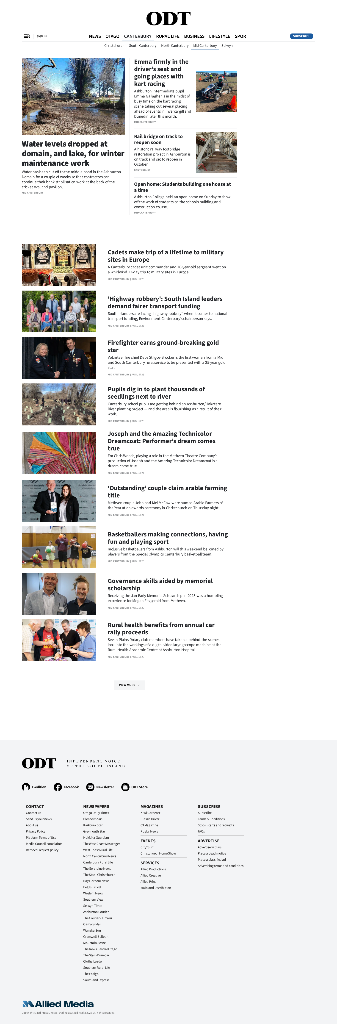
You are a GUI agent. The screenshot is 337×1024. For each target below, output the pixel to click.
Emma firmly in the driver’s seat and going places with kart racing (161, 72)
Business (194, 36)
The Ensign (91, 973)
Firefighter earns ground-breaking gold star (163, 346)
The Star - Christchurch (99, 874)
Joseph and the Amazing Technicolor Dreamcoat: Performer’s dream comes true (161, 441)
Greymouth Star (94, 831)
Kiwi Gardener (150, 812)
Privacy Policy (35, 831)
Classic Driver (150, 819)
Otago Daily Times (96, 812)
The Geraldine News (97, 868)
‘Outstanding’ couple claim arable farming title (167, 491)
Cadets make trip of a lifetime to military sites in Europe (166, 256)
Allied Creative (151, 875)
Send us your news (38, 819)
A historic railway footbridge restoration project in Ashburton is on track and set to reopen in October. (162, 156)
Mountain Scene (94, 943)
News (95, 36)
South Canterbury (143, 45)
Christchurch (114, 45)
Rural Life (168, 36)
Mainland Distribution (156, 887)
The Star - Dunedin (96, 955)
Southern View (93, 899)
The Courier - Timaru (97, 918)
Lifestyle (219, 36)
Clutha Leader (93, 961)
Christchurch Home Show (158, 853)
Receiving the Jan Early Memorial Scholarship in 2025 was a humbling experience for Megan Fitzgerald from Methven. (165, 598)
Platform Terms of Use (41, 837)
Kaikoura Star (92, 825)
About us (32, 825)
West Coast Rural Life (98, 850)
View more (127, 685)
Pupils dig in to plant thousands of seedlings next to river (156, 393)
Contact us (33, 812)
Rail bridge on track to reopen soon (158, 139)
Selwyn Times (92, 905)
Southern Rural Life (96, 967)
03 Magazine (149, 825)
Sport (241, 36)
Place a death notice (212, 853)
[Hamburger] (27, 36)
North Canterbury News (99, 856)
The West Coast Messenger (101, 843)
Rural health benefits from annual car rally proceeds (161, 628)
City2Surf (147, 847)
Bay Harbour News (96, 881)
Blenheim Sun (92, 819)
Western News (93, 893)
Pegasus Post (92, 887)
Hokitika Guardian (96, 837)
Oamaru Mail (92, 924)
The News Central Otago (100, 949)
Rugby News (149, 831)
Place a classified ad (212, 859)
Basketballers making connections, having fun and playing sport (168, 538)
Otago (112, 36)
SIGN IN (42, 36)
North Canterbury (174, 45)
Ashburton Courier (95, 912)
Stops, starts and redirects (216, 825)
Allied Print (148, 881)
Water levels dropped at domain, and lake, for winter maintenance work (73, 153)
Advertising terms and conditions (220, 865)
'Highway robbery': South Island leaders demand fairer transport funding (165, 302)
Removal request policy (42, 850)
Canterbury (138, 36)
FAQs (201, 831)
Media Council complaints (44, 843)
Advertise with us (209, 847)
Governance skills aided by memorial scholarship (160, 584)
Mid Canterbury (205, 45)
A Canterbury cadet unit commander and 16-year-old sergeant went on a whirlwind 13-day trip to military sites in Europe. (167, 269)
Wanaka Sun (92, 930)
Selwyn (227, 45)
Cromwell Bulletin (95, 936)
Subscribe (301, 36)
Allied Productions (153, 869)
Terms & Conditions (211, 819)
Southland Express (96, 980)
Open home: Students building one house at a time (182, 187)
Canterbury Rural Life (98, 862)
